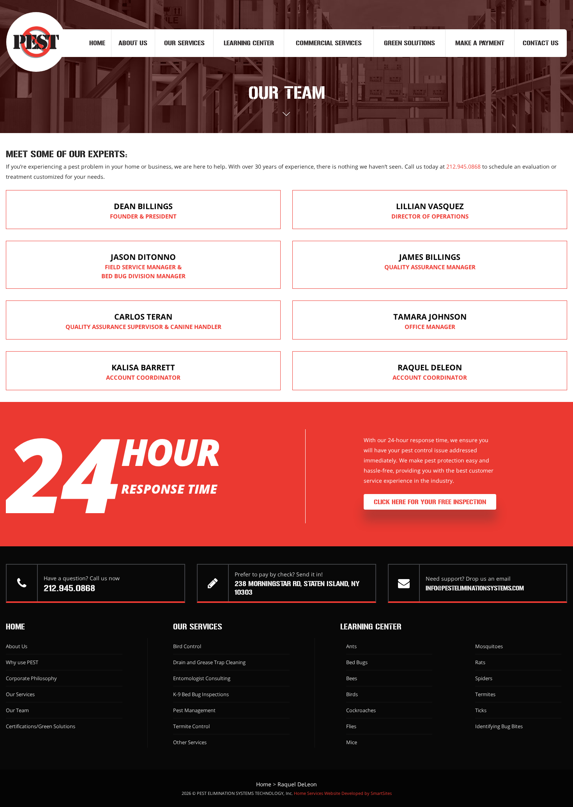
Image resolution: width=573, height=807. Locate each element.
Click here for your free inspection (430, 501)
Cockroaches (361, 710)
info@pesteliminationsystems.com (475, 588)
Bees (351, 678)
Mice (351, 742)
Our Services (184, 42)
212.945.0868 (463, 166)
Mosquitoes (489, 646)
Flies (351, 726)
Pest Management (194, 710)
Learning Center (249, 42)
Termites (485, 694)
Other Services (190, 742)
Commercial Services (329, 42)
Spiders (483, 678)
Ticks (480, 710)
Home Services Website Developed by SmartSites (343, 793)
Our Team (17, 710)
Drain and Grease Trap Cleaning (209, 662)
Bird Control (187, 646)
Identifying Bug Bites (499, 726)
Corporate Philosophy (31, 678)
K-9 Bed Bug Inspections (201, 694)
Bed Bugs (357, 662)
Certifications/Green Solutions (40, 726)
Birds (352, 694)
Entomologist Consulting (201, 678)
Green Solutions (409, 42)
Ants (351, 646)
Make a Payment (479, 42)
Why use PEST (22, 662)
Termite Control (191, 726)
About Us (132, 42)
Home (97, 42)
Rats (480, 662)
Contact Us (541, 42)
